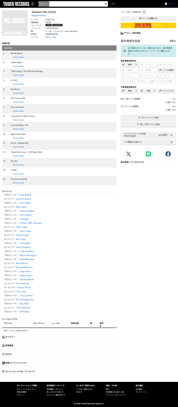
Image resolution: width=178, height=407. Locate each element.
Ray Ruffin (24, 303)
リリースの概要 (167, 70)
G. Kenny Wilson (27, 251)
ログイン (172, 3)
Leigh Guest (25, 271)
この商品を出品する (133, 141)
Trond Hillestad (23, 307)
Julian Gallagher (27, 210)
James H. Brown (23, 198)
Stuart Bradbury (23, 247)
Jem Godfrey (26, 215)
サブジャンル (167, 90)
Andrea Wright (22, 235)
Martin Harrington (28, 255)
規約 (107, 389)
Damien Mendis (27, 279)
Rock (47, 37)
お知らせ (79, 392)
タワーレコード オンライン (26, 389)
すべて (43, 4)
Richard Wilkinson (24, 267)
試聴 (148, 90)
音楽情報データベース (54, 389)
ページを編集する (150, 18)
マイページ (21, 395)
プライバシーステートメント (116, 395)
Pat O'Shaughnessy (25, 299)
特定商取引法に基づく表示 (115, 392)
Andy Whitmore (27, 259)
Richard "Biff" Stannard (31, 223)
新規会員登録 (21, 392)
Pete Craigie (21, 227)
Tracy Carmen (26, 295)
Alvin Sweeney (22, 283)
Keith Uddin (25, 202)
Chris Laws (21, 291)
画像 (130, 64)
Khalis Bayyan (26, 275)
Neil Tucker (21, 239)
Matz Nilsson (22, 263)
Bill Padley (24, 311)
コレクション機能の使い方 (56, 395)
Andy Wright (25, 194)
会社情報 (139, 389)
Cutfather (24, 219)
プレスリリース (141, 392)
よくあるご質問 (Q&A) (84, 389)
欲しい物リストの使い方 (55, 392)
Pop (54, 37)
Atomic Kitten (39, 15)
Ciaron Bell (25, 243)
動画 (130, 90)
